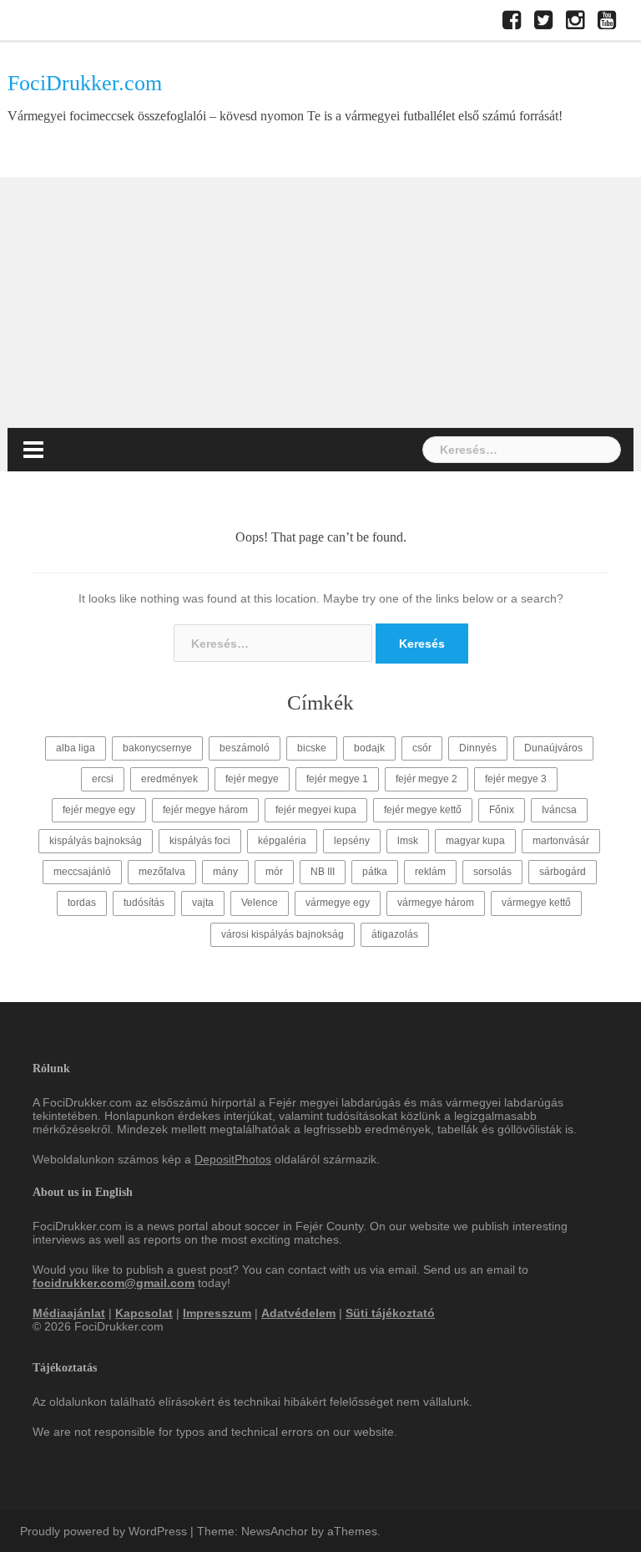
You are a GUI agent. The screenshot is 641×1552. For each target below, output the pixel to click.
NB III (322, 872)
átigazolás (394, 934)
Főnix (501, 810)
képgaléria (282, 841)
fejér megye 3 (516, 779)
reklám (430, 872)
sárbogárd (562, 872)
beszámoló (245, 748)
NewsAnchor (274, 1531)
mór (274, 872)
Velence (259, 902)
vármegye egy (337, 902)
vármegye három (435, 902)
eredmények (169, 779)
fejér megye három (205, 810)
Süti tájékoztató (390, 1313)
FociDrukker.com (85, 83)
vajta (203, 902)
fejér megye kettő (423, 810)
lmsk (407, 841)
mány (225, 872)
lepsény (352, 841)
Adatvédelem (298, 1313)
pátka (374, 872)
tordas (82, 902)
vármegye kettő (536, 902)
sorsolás (492, 872)
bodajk (369, 748)
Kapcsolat (144, 1313)
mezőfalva (162, 872)
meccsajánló (82, 872)
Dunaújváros (553, 748)
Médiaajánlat (69, 1313)
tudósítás (144, 902)
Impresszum (217, 1313)
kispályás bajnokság (95, 841)
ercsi (103, 779)
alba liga (75, 748)
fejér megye (252, 779)
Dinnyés (478, 748)
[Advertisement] (320, 303)
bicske (311, 748)
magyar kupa (475, 841)
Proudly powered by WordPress (103, 1531)
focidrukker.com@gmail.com (113, 1283)
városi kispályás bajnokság (282, 934)
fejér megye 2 (426, 779)
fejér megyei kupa (315, 810)
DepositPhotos (232, 1159)
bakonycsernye (157, 748)
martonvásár (560, 841)
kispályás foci (199, 841)
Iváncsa (559, 810)
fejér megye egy (99, 810)
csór (422, 748)
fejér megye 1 (337, 779)
